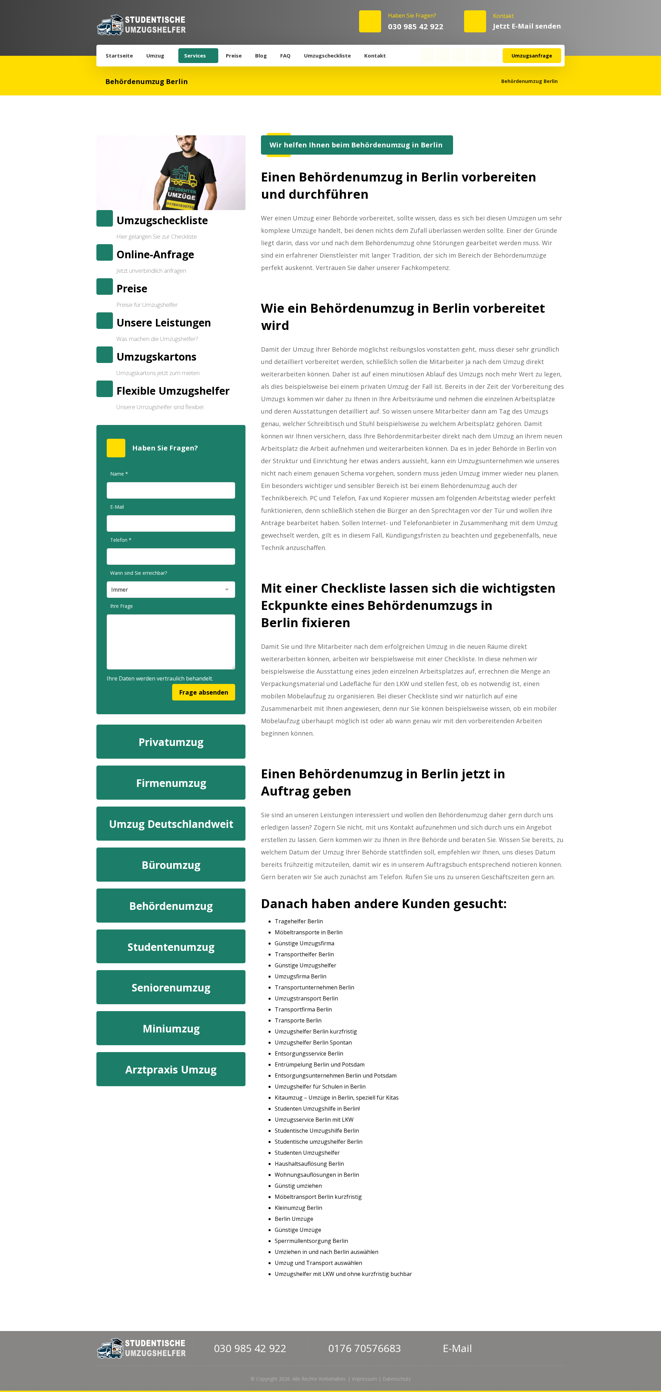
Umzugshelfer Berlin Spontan (313, 1042)
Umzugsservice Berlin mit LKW (314, 1119)
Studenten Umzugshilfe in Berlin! (317, 1108)
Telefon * (121, 540)
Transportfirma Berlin (303, 1009)
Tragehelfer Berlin (299, 921)
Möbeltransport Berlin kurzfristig (318, 1197)
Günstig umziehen (298, 1186)
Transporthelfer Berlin (304, 954)
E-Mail (117, 506)
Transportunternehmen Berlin (314, 987)
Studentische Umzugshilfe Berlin (317, 1130)
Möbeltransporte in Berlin (309, 932)
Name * (119, 473)
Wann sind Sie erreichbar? (138, 573)
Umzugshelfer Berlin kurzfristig (316, 1031)
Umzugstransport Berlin (306, 998)
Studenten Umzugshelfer (307, 1152)
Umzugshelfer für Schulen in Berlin (320, 1086)
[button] (426, 55)
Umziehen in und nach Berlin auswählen (326, 1252)
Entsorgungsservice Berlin (309, 1053)
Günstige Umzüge (298, 1230)
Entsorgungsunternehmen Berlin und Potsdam (336, 1075)
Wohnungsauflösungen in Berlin (317, 1174)
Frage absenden (203, 692)
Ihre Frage (121, 606)
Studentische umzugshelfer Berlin (319, 1141)
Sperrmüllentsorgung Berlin (311, 1241)
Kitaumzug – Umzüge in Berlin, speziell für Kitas (337, 1097)
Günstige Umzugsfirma (304, 943)
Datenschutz (396, 1378)
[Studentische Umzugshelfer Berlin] (141, 24)
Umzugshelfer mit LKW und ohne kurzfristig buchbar (343, 1274)
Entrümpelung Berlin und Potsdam (320, 1064)
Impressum (364, 1378)
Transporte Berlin (298, 1020)
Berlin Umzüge (294, 1219)
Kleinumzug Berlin (298, 1208)
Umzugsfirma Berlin (300, 976)
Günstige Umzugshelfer (305, 965)
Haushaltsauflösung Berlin (309, 1163)
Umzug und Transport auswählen (318, 1263)
